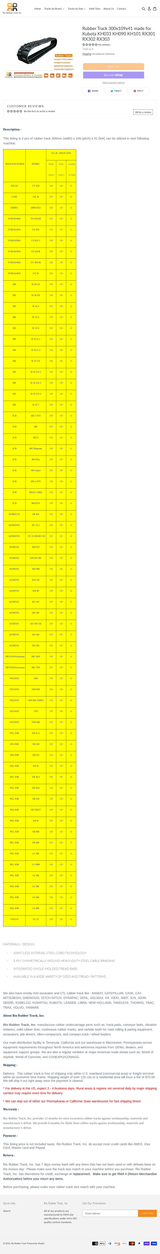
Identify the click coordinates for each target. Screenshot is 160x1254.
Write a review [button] (143, 112)
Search (7, 1210)
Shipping (86, 53)
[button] (90, 44)
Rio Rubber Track (18, 1243)
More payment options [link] (113, 82)
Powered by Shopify (36, 1243)
